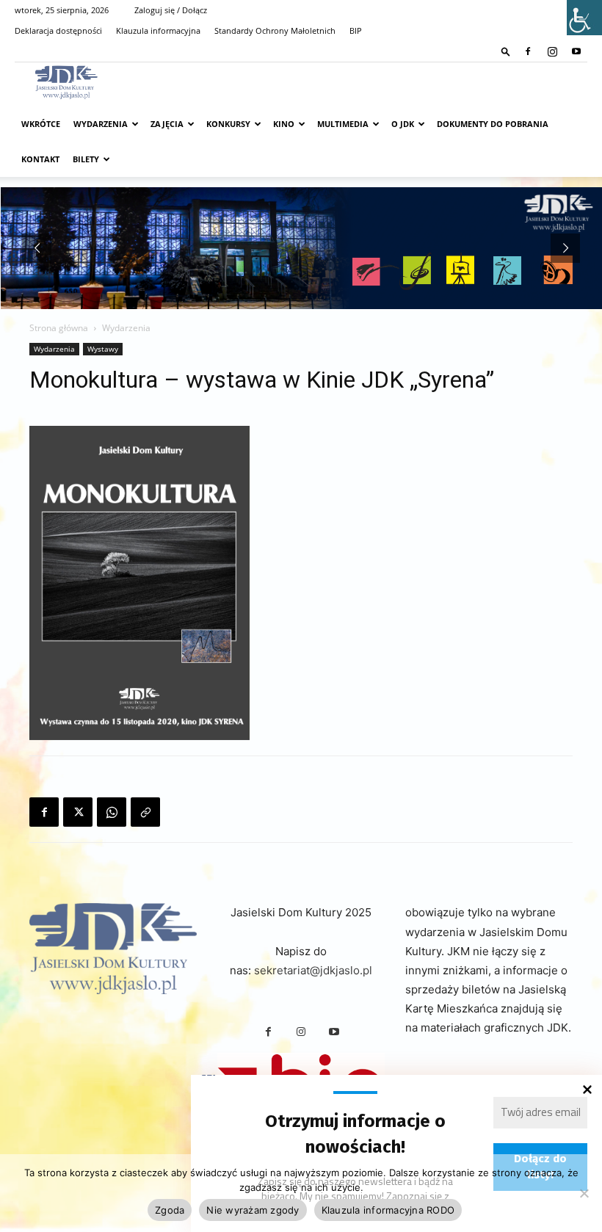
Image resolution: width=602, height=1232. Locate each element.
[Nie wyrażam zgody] (583, 1193)
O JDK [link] (402, 123)
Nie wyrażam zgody (252, 1210)
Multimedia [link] (343, 123)
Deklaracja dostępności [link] (58, 30)
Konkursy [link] (228, 123)
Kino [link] (283, 123)
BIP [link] (355, 30)
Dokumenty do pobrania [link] (492, 123)
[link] (506, 51)
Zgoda (169, 1210)
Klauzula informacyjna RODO (388, 1210)
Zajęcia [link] (167, 123)
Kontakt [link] (40, 158)
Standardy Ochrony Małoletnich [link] (275, 30)
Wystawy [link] (102, 349)
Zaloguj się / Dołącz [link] (170, 9)
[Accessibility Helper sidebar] (584, 17)
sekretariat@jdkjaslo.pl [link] (313, 970)
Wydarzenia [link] (100, 123)
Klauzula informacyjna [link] (158, 30)
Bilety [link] (86, 158)
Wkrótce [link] (40, 123)
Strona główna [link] (58, 328)
